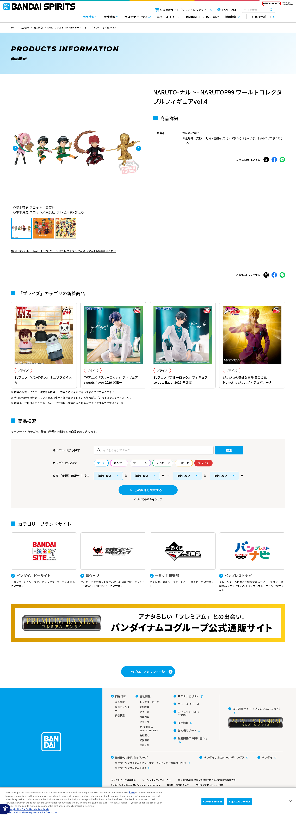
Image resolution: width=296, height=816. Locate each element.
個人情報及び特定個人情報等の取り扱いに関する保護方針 (207, 780)
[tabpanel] (77, 148)
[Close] (290, 801)
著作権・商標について (178, 785)
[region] (148, 801)
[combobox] (258, 10)
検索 (229, 450)
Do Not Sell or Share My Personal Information (135, 785)
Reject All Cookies (239, 801)
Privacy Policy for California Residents (27, 809)
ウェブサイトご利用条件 (123, 780)
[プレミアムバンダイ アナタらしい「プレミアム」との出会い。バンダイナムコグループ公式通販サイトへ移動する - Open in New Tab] (148, 623)
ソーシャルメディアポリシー (156, 780)
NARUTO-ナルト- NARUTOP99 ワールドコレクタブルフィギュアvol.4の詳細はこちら (63, 251)
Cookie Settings (212, 801)
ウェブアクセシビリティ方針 (210, 785)
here (132, 792)
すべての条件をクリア (149, 499)
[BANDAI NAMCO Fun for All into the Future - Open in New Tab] (277, 4)
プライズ (23, 370)
